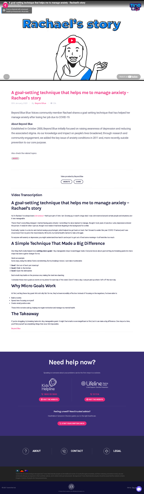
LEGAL (117, 451)
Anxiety (15, 158)
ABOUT (37, 451)
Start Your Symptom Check (73, 423)
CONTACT (77, 451)
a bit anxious (39, 216)
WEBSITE (66, 182)
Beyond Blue (40, 103)
